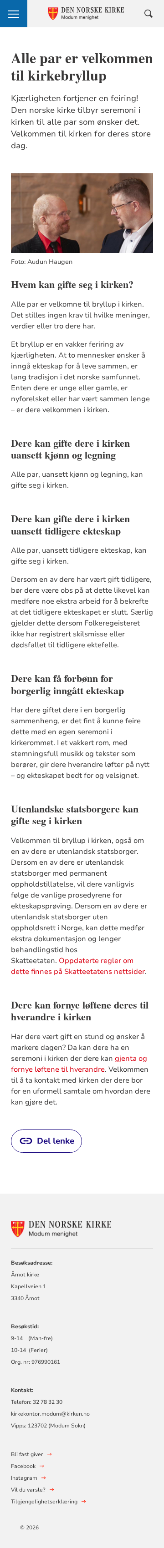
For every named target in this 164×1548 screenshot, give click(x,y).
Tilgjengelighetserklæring (44, 1501)
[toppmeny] (13, 13)
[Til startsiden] (61, 1228)
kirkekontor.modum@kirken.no (50, 1413)
